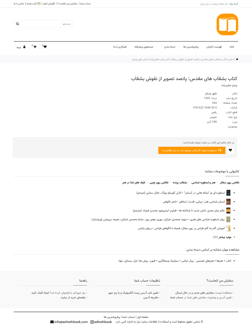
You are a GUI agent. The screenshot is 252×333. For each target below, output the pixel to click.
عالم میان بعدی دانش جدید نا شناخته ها (202, 210)
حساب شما (85, 3)
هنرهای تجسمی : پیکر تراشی (198, 260)
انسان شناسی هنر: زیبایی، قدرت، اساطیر (202, 201)
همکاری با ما (120, 47)
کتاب (228, 260)
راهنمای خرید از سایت (73, 297)
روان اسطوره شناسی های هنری (207, 219)
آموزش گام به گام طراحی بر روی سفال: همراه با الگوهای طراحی (189, 228)
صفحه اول (142, 317)
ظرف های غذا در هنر (133, 182)
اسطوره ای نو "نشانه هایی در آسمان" (204, 192)
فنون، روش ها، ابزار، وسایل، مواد (136, 260)
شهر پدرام (211, 93)
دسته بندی (169, 47)
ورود (18, 47)
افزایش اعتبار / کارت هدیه (41, 3)
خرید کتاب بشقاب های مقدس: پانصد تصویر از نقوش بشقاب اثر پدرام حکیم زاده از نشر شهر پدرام (182, 59)
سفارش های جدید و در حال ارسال (195, 292)
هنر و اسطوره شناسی (203, 182)
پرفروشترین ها (191, 47)
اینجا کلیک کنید (40, 292)
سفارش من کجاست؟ (67, 3)
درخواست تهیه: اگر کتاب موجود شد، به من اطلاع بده (189, 150)
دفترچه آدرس (150, 297)
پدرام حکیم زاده (229, 85)
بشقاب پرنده (180, 182)
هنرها (220, 260)
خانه (232, 47)
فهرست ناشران (214, 47)
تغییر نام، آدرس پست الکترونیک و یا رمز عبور (133, 292)
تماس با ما (19, 3)
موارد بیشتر (225, 237)
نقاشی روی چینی (159, 182)
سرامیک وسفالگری (168, 260)
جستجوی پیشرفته (143, 47)
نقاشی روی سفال (229, 182)
